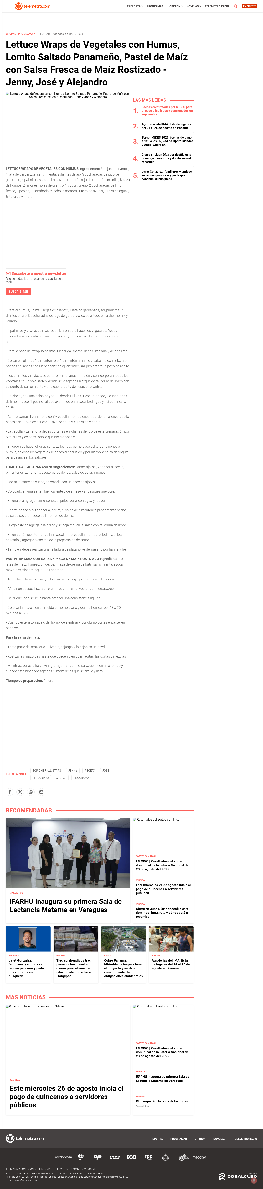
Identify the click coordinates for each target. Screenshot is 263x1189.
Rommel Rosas (143, 1106)
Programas (155, 6)
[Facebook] (10, 792)
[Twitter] (20, 792)
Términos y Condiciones (21, 1168)
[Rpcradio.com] (148, 1160)
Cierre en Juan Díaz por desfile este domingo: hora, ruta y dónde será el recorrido (166, 158)
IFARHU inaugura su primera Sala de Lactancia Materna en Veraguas (66, 905)
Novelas (193, 6)
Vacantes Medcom (83, 1168)
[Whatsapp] (31, 792)
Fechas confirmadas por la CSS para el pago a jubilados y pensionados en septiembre (167, 110)
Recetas (44, 33)
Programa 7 (82, 777)
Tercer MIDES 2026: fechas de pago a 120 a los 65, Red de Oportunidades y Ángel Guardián (167, 141)
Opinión (174, 6)
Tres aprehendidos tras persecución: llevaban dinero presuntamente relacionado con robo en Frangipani (74, 968)
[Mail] (41, 792)
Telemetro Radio (217, 6)
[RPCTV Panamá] (80, 1160)
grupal (61, 777)
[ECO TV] (131, 1160)
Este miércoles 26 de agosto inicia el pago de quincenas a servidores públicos (163, 889)
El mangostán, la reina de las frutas (162, 1101)
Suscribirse (18, 291)
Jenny (72, 770)
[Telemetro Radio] (182, 1160)
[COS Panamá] (114, 1160)
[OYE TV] (97, 1160)
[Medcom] (199, 1160)
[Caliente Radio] (165, 1160)
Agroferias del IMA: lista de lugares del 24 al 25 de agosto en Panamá (166, 126)
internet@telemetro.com (25, 1180)
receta (90, 770)
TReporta (134, 6)
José (105, 770)
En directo (249, 6)
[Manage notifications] (254, 1180)
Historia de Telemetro (53, 1168)
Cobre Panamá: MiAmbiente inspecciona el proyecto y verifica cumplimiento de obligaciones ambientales (123, 968)
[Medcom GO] (63, 1160)
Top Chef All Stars (47, 770)
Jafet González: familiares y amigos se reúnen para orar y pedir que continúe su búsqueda (167, 175)
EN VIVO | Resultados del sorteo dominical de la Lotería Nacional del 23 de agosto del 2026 (162, 865)
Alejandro (41, 777)
